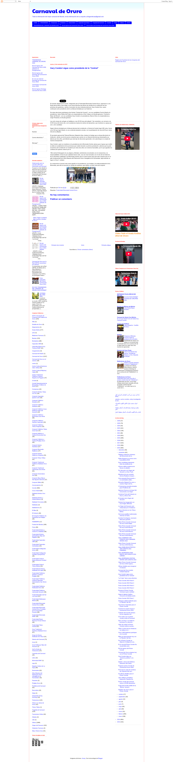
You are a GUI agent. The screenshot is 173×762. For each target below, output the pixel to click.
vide (33, 719)
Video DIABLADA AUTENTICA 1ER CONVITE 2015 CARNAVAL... (126, 549)
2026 (118, 420)
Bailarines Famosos (37, 335)
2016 (118, 445)
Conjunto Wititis (36, 482)
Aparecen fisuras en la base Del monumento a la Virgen (127, 490)
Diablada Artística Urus (38, 493)
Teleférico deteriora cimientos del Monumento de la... (126, 455)
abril (120, 709)
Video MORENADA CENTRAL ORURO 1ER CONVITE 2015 (127, 559)
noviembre (122, 452)
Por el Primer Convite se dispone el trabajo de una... (126, 641)
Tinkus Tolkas (36, 707)
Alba (33, 321)
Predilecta (62, 22)
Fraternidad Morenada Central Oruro (66, 190)
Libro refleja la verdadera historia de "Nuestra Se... (126, 678)
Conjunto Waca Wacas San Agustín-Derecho (38, 478)
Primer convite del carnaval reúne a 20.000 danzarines (126, 682)
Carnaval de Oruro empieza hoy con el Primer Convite (127, 653)
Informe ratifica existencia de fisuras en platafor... (126, 467)
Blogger (100, 758)
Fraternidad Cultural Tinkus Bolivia (38, 565)
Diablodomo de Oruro (123, 361)
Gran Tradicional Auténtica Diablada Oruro (39, 630)
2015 (118, 448)
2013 (118, 722)
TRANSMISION (44, 22)
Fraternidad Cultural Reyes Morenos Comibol (39, 559)
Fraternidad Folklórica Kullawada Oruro (38, 586)
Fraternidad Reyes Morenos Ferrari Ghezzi (39, 619)
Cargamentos (36, 351)
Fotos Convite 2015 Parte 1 (126, 598)
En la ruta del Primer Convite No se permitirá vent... (127, 645)
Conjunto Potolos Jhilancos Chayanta (37, 454)
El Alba (34, 510)
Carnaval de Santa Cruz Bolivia (126, 317)
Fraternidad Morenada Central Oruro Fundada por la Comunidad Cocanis (39, 610)
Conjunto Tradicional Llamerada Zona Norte (38, 468)
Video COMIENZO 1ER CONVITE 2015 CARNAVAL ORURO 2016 (126, 539)
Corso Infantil (36, 490)
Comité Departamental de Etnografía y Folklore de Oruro (39, 385)
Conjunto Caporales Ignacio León (38, 396)
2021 (118, 433)
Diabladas (35, 504)
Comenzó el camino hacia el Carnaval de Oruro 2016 (126, 609)
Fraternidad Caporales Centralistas (38, 545)
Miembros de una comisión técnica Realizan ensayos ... (127, 475)
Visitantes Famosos (37, 728)
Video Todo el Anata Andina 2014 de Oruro (128, 234)
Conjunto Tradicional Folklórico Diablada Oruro (39, 462)
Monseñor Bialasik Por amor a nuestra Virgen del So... (127, 483)
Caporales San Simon (84, 22)
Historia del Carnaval (38, 639)
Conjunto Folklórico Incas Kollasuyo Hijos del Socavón (39, 410)
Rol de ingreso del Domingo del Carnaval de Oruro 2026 (100, 25)
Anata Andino (72, 22)
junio (120, 704)
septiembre (122, 696)
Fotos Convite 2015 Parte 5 (126, 580)
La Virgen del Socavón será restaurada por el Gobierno (126, 506)
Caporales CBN (36, 343)
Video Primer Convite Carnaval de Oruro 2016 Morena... (127, 526)
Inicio (82, 245)
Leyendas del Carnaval (38, 653)
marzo (121, 711)
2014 (118, 719)
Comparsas (35, 389)
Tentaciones (54, 22)
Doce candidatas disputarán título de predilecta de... (126, 463)
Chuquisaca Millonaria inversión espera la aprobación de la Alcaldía (130, 337)
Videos (122, 22)
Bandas (34, 338)
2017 (118, 443)
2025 (118, 423)
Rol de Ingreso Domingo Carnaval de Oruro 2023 (39, 89)
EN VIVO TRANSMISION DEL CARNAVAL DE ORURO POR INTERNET (39, 288)
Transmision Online (37, 714)
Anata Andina (36, 330)
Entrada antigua (106, 245)
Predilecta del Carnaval (38, 686)
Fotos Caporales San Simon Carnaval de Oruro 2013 (43, 281)
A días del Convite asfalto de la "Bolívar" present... (127, 686)
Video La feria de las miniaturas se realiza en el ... (127, 629)
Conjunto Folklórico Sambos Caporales (37, 421)
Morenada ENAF (37, 660)
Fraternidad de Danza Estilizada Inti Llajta (38, 569)
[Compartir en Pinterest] (78, 188)
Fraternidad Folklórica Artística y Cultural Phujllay (38, 574)
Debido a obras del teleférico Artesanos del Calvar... (126, 662)
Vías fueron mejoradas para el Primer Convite (127, 605)
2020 (118, 435)
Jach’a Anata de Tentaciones (36, 649)
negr (33, 663)
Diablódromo (35, 507)
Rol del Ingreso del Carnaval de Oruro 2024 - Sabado (43, 246)
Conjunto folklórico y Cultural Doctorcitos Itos (39, 434)
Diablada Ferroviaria (38, 502)
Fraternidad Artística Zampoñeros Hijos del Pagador (38, 536)
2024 (118, 425)
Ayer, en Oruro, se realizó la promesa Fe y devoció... (126, 621)
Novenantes (35, 670)
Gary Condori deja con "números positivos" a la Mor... (125, 658)
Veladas (34, 717)
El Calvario (35, 513)
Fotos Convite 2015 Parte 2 (126, 588)
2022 (118, 430)
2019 (118, 438)
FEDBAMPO (35, 521)
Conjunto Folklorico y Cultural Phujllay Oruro (38, 440)
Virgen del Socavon (37, 725)
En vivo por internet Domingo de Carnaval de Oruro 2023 (39, 80)
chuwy (83, 758)
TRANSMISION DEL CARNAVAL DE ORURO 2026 (46, 25)
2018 (118, 440)
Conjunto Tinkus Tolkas (38, 458)
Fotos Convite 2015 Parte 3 (126, 585)
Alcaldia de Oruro (37, 324)
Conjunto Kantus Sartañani (37, 445)
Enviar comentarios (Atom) (85, 249)
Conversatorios (36, 485)
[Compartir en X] (75, 188)
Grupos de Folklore (123, 323)
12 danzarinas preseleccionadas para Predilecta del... (127, 486)
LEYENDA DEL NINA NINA (42, 295)
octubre (121, 694)
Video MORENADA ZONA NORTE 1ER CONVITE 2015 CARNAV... (127, 554)
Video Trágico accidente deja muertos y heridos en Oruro (39, 219)
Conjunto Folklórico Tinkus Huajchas (37, 425)
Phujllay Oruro (36, 683)
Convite (109, 22)
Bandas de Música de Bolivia (126, 306)
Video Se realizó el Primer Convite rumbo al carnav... (126, 625)
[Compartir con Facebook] (76, 188)
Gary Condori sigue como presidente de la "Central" (126, 574)
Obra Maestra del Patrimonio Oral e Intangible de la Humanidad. (37, 675)
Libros (34, 657)
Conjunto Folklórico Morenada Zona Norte (38, 415)
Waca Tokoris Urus (37, 731)
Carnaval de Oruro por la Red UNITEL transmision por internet (39, 263)
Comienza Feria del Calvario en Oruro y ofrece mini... (127, 494)
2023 (118, 428)
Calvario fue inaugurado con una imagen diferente (126, 502)
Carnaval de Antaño (37, 353)
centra (34, 363)
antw (33, 332)
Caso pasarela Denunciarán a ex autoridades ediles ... (126, 479)
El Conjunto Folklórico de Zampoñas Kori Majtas (39, 516)
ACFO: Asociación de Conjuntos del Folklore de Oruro (39, 317)
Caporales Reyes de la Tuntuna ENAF (38, 347)
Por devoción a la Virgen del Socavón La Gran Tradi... (126, 471)
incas (33, 642)
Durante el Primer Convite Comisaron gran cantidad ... (127, 591)
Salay (33, 693)
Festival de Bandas (37, 524)
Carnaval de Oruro (57, 11)
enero (120, 716)
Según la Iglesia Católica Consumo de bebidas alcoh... (127, 595)
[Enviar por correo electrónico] (71, 188)
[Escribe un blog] (73, 188)
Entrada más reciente (58, 245)
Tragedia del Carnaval (98, 22)
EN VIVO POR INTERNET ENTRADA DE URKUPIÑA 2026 (131, 298)
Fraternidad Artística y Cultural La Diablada (38, 530)
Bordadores (35, 341)
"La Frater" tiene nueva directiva (127, 578)
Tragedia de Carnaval (38, 710)
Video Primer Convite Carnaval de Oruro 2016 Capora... (127, 562)
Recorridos (35, 690)
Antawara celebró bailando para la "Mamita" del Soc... (127, 601)
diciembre (122, 450)
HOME (35, 22)
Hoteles (119, 334)
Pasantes (34, 680)
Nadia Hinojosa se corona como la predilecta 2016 (127, 459)
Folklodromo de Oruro (124, 377)
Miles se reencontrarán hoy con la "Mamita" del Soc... (127, 637)
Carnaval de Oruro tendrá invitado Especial (125, 570)
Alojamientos (35, 327)
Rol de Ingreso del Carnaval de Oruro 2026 (72, 25)
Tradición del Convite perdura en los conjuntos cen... (126, 613)
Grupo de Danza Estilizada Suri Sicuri (38, 635)
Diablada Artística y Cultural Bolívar (37, 498)
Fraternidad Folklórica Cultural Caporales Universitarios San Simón (39, 580)
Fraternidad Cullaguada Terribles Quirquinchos (39, 553)
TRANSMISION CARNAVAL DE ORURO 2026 (39, 61)
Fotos (115, 22)
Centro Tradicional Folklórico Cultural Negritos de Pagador (38, 376)
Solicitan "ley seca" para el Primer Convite (125, 690)
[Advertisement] (86, 42)
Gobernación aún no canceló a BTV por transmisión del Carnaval (39, 164)
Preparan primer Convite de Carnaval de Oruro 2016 (126, 666)
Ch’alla (34, 380)
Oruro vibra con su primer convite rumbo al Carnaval (126, 617)
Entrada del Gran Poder (124, 350)
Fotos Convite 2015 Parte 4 (126, 583)
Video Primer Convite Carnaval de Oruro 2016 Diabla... (127, 522)
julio (120, 701)
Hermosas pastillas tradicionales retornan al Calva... (127, 514)
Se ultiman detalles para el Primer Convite (125, 674)
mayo (120, 706)
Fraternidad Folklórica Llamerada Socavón (38, 591)
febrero (121, 714)
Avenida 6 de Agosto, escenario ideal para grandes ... (127, 518)
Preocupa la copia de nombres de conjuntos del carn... (127, 670)
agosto (121, 699)
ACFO (128, 22)
